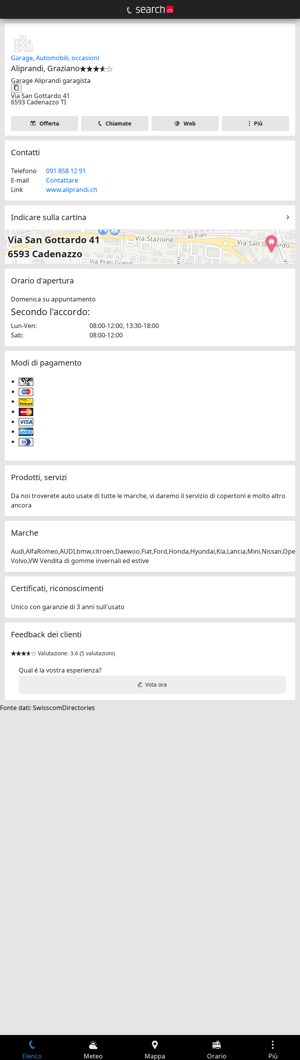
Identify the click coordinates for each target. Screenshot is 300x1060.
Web (190, 123)
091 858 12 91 (66, 171)
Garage (22, 58)
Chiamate (118, 123)
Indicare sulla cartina (48, 217)
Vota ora (156, 684)
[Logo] (154, 9)
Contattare (62, 180)
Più (258, 123)
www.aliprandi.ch (71, 189)
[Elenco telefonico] (129, 10)
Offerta (49, 123)
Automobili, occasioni (67, 58)
